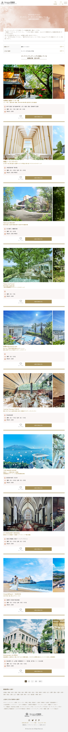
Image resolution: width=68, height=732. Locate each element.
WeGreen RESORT (9, 223)
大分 (29, 694)
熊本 (25, 694)
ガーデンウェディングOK (55, 706)
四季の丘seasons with (10, 346)
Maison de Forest (8, 284)
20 (36, 681)
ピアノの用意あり (23, 704)
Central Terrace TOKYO (11, 409)
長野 (51, 692)
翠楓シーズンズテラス (10, 162)
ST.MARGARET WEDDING (11, 533)
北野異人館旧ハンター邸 (11, 100)
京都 (58, 692)
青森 (9, 692)
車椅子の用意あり (33, 704)
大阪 (62, 692)
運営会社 (24, 725)
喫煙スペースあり (52, 704)
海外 (40, 694)
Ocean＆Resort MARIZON (12, 594)
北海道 (5, 692)
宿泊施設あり (53, 702)
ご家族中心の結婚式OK (8, 708)
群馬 (26, 692)
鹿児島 (32, 694)
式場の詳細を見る (38, 116)
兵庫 (4, 694)
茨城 (19, 692)
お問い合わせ (43, 725)
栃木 (23, 692)
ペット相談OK (6, 706)
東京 (30, 692)
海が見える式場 (15, 706)
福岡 (18, 694)
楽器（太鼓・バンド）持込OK (51, 708)
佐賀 (22, 694)
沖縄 (37, 694)
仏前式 (47, 702)
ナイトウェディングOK (37, 708)
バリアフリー (14, 704)
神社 (26, 702)
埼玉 (33, 692)
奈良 (8, 694)
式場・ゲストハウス (19, 702)
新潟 (44, 692)
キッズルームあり (42, 704)
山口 (15, 694)
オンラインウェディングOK (26, 706)
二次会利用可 (6, 704)
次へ (40, 681)
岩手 (12, 692)
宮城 (16, 692)
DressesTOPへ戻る (42, 722)
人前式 (38, 702)
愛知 (55, 692)
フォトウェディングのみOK (40, 706)
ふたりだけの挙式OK (20, 708)
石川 (48, 692)
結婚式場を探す (25, 722)
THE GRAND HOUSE (9, 470)
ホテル (5, 702)
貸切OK (28, 708)
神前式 (43, 702)
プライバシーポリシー (33, 725)
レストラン (10, 702)
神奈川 (40, 692)
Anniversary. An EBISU (10, 655)
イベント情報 (33, 722)
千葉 (37, 692)
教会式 (34, 702)
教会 (30, 702)
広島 (11, 694)
